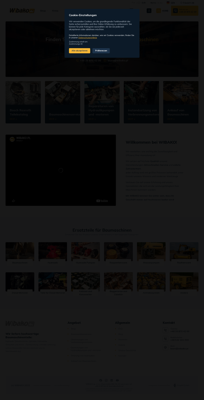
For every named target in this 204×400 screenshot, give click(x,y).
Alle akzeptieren (80, 50)
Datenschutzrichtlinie (87, 37)
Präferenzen (101, 50)
